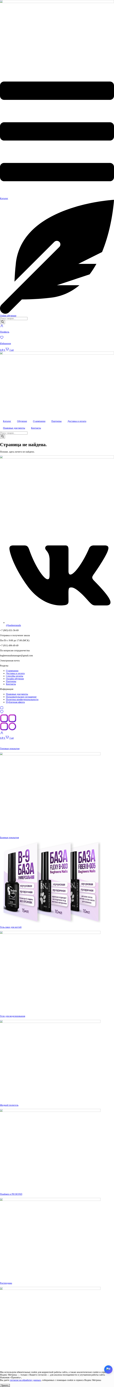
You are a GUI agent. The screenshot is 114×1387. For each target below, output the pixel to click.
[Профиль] (2, 327)
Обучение (22, 421)
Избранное (5, 343)
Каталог (7, 421)
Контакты (36, 428)
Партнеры (56, 421)
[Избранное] (2, 338)
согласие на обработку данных (25, 1380)
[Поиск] (2, 322)
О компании (39, 421)
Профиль (4, 332)
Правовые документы (14, 428)
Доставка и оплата (77, 421)
